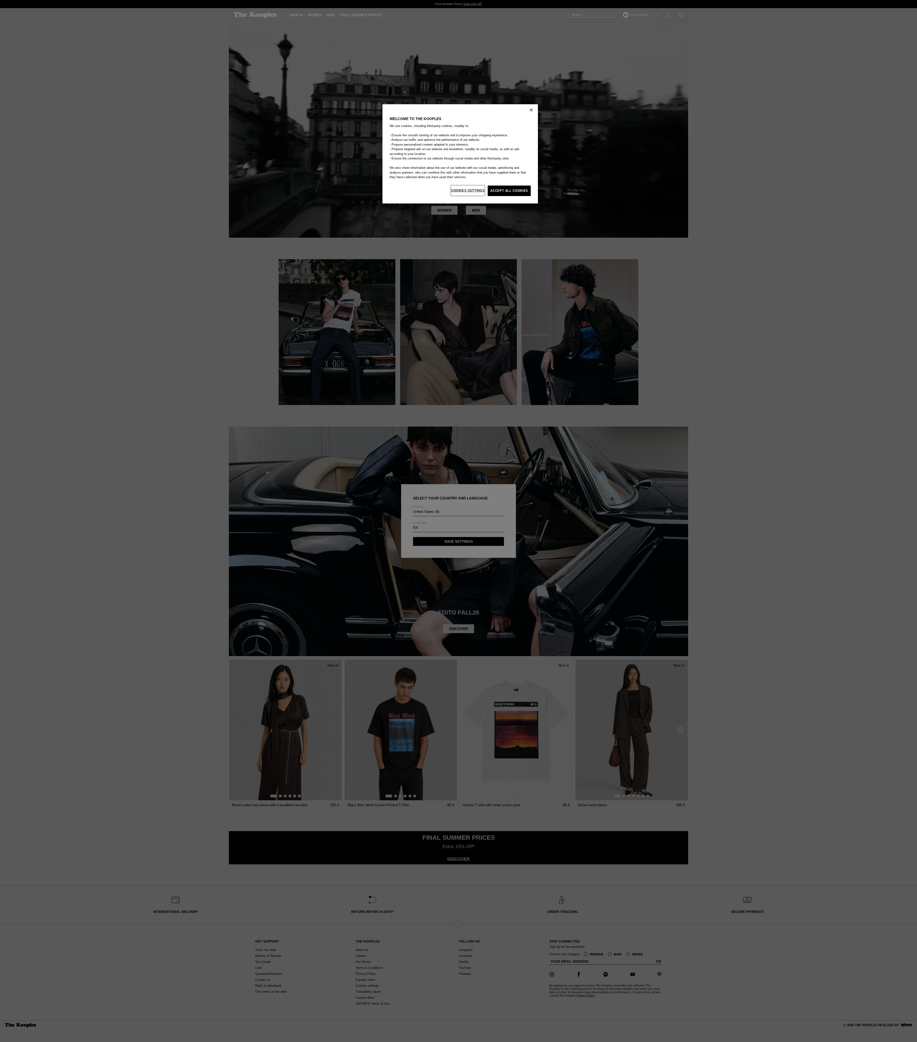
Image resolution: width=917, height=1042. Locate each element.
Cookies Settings (468, 190)
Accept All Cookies (509, 190)
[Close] (531, 110)
